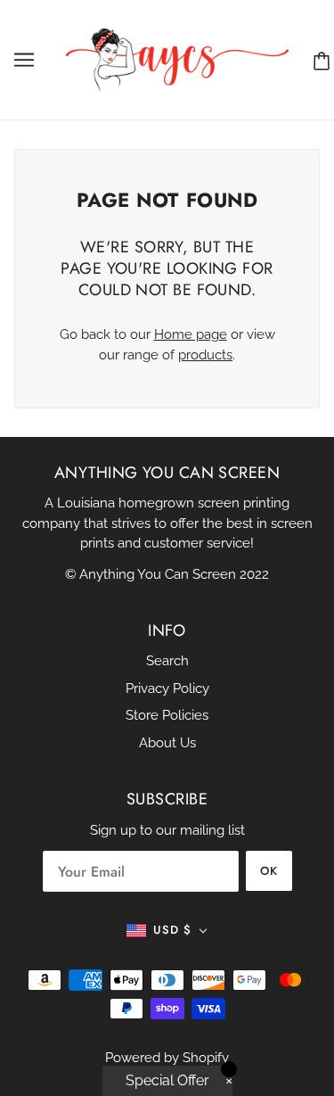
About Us (167, 743)
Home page (190, 334)
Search (167, 661)
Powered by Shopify (167, 1058)
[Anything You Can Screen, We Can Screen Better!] (177, 59)
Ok (269, 870)
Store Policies (167, 715)
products (205, 355)
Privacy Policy (167, 688)
